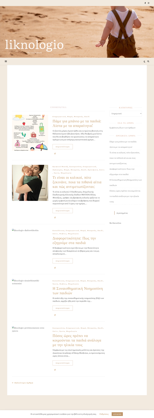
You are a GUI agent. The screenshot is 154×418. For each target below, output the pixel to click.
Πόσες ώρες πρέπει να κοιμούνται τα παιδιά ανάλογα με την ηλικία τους (77, 340)
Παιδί (87, 116)
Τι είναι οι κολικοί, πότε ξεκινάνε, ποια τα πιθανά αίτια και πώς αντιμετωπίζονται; (77, 182)
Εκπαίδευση (58, 230)
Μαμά (70, 116)
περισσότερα (63, 146)
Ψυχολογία (66, 173)
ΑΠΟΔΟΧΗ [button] (117, 414)
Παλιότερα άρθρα (23, 383)
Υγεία (56, 173)
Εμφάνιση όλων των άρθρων (122, 127)
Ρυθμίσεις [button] (104, 413)
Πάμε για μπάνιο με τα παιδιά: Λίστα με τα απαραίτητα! (77, 123)
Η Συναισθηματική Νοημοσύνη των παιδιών (78, 290)
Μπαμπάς (78, 116)
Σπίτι (102, 170)
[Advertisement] (77, 88)
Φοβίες (63, 234)
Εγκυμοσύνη (75, 166)
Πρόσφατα (93, 170)
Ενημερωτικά (59, 116)
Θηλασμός (58, 170)
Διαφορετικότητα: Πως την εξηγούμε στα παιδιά (74, 240)
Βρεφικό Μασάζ (60, 166)
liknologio (34, 44)
